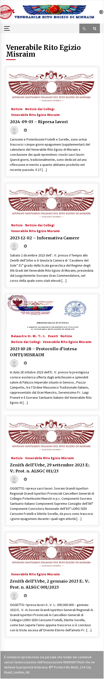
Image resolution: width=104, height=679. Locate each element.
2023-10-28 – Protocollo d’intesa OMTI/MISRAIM (43, 351)
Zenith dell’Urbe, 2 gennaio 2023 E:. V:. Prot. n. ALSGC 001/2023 (49, 584)
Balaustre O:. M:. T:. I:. (28, 336)
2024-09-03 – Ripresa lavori (39, 121)
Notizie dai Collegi (39, 109)
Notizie (17, 109)
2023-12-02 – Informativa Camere (44, 237)
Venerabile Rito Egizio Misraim (35, 114)
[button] (84, 28)
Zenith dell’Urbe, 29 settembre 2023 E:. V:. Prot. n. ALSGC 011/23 (50, 468)
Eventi (53, 336)
